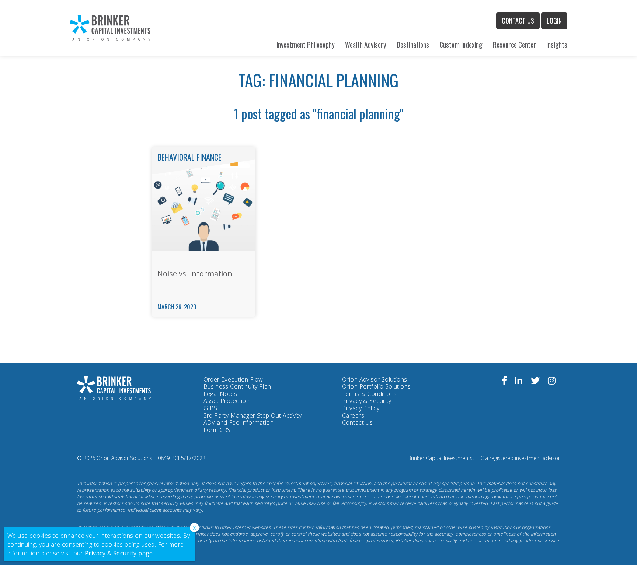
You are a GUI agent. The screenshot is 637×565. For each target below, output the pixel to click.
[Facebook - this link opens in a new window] (504, 381)
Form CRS (217, 430)
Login (554, 20)
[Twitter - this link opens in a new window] (535, 381)
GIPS (210, 408)
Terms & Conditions (369, 394)
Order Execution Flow (233, 379)
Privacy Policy (360, 408)
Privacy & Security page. (119, 553)
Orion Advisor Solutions (374, 379)
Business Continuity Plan (237, 386)
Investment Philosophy (305, 44)
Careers (353, 415)
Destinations (413, 44)
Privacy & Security (366, 401)
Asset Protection (226, 401)
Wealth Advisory (365, 44)
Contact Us (518, 20)
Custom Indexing (461, 44)
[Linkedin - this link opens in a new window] (518, 381)
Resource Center (514, 44)
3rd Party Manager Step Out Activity (252, 416)
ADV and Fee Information (238, 422)
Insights (556, 44)
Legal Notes (220, 394)
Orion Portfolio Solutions (376, 386)
